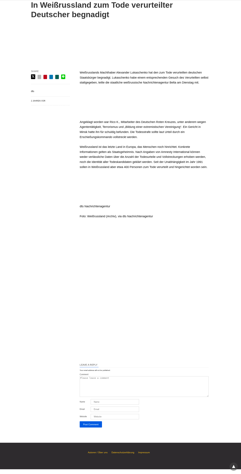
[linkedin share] (51, 77)
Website (83, 417)
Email (82, 409)
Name (82, 402)
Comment (84, 374)
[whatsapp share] (57, 77)
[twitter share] (33, 76)
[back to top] (234, 467)
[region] (120, 39)
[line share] (63, 76)
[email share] (39, 77)
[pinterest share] (45, 77)
